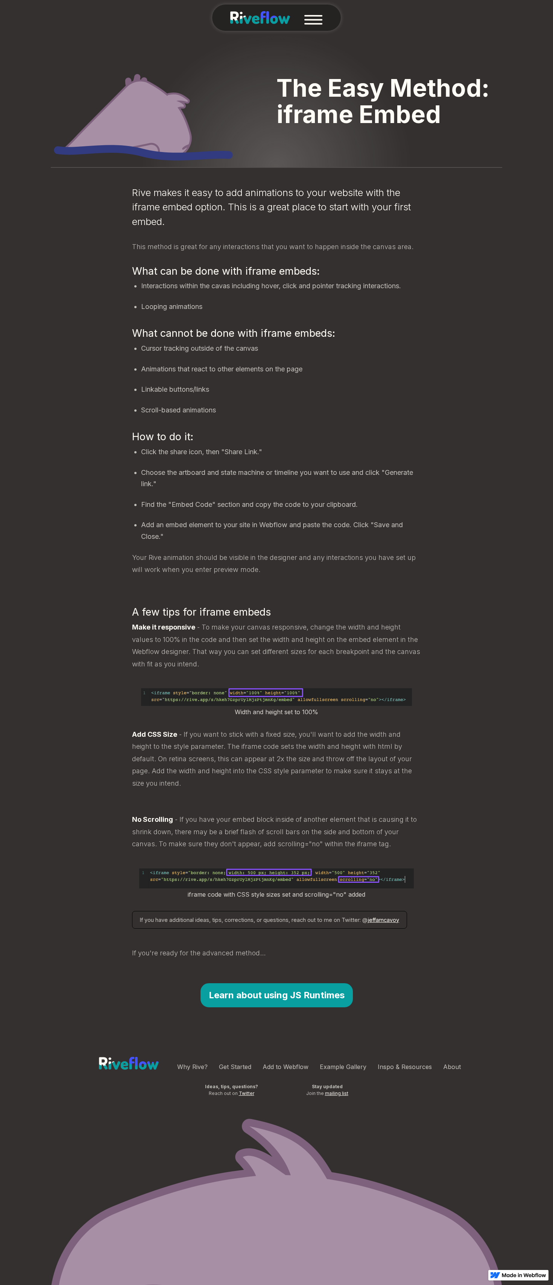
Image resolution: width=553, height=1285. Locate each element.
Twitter (246, 1093)
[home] (260, 18)
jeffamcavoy (383, 920)
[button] (313, 18)
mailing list (336, 1093)
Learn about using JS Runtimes (277, 995)
